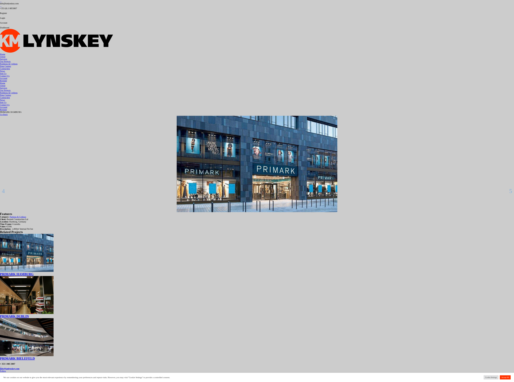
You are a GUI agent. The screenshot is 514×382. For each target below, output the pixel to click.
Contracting (5, 69)
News (2, 71)
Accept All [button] (505, 377)
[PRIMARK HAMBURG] (27, 271)
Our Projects (5, 61)
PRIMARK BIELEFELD (17, 358)
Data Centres (5, 66)
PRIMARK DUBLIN (14, 316)
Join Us (3, 73)
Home (2, 54)
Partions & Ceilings (18, 217)
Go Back (4, 114)
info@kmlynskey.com (9, 369)
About (2, 57)
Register (3, 81)
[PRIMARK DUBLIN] (27, 313)
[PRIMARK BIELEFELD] (27, 355)
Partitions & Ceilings (9, 64)
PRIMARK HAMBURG (17, 274)
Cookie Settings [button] (491, 377)
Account (3, 78)
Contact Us (5, 76)
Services (3, 59)
